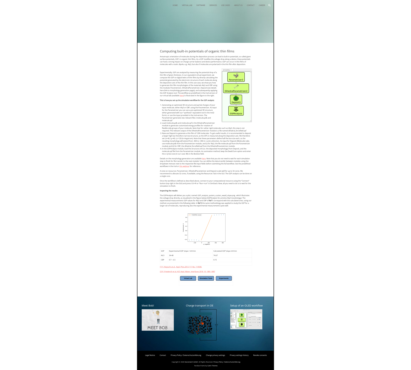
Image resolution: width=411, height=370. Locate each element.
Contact (251, 5)
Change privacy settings (215, 355)
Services (213, 5)
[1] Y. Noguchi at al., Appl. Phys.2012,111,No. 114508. (181, 267)
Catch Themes (212, 366)
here (181, 95)
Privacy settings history (239, 355)
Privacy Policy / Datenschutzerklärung (186, 355)
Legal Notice (150, 355)
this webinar (184, 166)
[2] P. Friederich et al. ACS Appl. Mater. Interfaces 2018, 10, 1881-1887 (187, 271)
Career (262, 5)
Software (200, 5)
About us (238, 5)
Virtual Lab (187, 5)
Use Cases (225, 5)
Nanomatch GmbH (191, 362)
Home (175, 5)
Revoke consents (260, 355)
